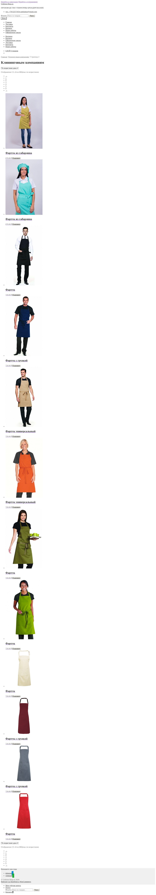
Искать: (4, 16)
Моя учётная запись (13, 886)
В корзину (16, 158)
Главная (8, 22)
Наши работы (10, 30)
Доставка (9, 24)
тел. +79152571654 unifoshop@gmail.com (21, 12)
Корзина (8, 28)
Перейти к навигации (9, 2)
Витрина (8, 36)
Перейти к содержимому (28, 2)
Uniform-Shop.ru (7, 4)
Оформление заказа (13, 32)
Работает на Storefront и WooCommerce (16, 882)
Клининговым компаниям (18, 57)
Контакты (9, 26)
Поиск (32, 16)
